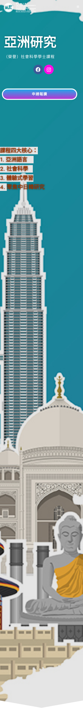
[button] (39, 94)
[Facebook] (38, 69)
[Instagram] (49, 69)
